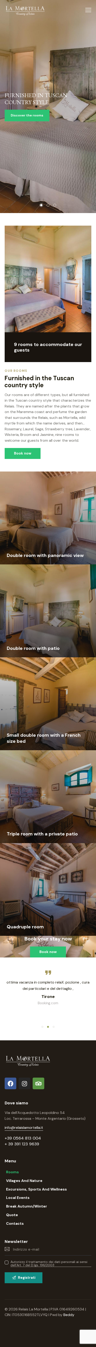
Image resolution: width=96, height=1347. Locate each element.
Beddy (68, 1314)
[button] (42, 1027)
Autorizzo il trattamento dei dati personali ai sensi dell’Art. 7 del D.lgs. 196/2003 (48, 1263)
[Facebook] (10, 1083)
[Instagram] (24, 1083)
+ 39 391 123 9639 (22, 1144)
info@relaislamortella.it (24, 1127)
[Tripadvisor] (38, 1083)
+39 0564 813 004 (23, 1138)
